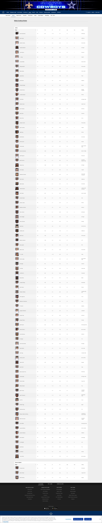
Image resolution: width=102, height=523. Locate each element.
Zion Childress (22, 108)
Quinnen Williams (22, 432)
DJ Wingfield (22, 442)
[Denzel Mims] (17, 278)
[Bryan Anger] (17, 38)
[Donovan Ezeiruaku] (17, 151)
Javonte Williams (22, 428)
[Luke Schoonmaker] (17, 343)
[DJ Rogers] (17, 339)
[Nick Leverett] (17, 245)
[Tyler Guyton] (17, 179)
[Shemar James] (17, 203)
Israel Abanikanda (22, 33)
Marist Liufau (22, 249)
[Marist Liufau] (17, 249)
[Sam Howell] (17, 193)
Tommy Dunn (22, 141)
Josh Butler (21, 99)
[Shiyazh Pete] (17, 315)
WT (59, 464)
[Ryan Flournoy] (17, 160)
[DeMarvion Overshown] (17, 301)
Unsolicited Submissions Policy (30, 495)
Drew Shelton (22, 348)
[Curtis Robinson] (17, 334)
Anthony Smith (22, 357)
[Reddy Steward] (17, 386)
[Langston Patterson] (17, 311)
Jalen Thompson (22, 395)
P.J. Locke (21, 254)
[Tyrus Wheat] (17, 423)
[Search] (86, 12)
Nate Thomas (22, 390)
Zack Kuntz (21, 226)
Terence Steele (22, 381)
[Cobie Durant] (17, 146)
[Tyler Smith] (17, 367)
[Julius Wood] (17, 456)
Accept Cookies (88, 519)
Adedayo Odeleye (22, 291)
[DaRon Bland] (17, 71)
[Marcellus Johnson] (17, 207)
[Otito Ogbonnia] (17, 296)
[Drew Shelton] (17, 348)
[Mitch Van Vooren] (17, 419)
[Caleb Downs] (17, 137)
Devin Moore (22, 287)
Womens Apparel (73, 491)
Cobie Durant (22, 146)
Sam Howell (22, 193)
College (82, 464)
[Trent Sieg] (17, 353)
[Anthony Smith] (17, 358)
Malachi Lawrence (22, 240)
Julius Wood (22, 456)
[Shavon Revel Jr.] (17, 329)
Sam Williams (22, 437)
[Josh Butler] (17, 99)
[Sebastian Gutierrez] (17, 174)
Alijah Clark (21, 113)
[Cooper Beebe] (17, 62)
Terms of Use (30, 491)
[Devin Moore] (17, 287)
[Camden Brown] (17, 90)
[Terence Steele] (17, 381)
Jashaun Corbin (22, 122)
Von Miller (21, 268)
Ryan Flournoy (22, 160)
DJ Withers (21, 451)
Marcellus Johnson (23, 207)
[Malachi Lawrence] (17, 240)
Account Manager (59, 489)
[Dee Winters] (17, 447)
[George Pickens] (17, 320)
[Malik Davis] (17, 132)
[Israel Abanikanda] (17, 33)
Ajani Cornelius (22, 127)
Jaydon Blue (22, 75)
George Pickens (22, 320)
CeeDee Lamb (22, 230)
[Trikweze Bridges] (17, 85)
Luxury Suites (59, 495)
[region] (51, 519)
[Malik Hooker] (17, 184)
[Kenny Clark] (17, 118)
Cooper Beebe (22, 61)
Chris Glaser (22, 169)
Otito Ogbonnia (22, 296)
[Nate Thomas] (17, 390)
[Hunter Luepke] (17, 259)
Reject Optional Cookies (78, 519)
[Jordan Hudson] (17, 198)
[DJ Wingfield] (17, 442)
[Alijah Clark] (17, 113)
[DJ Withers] (17, 451)
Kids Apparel (73, 493)
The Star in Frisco (45, 493)
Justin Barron (22, 52)
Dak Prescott (22, 324)
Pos (45, 464)
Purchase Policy (29, 493)
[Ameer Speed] (17, 376)
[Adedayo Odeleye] (17, 292)
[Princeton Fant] (17, 468)
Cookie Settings (68, 519)
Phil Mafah (21, 263)
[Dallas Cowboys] (51, 514)
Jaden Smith (22, 362)
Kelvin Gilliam (22, 472)
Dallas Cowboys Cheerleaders (45, 489)
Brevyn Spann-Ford (23, 371)
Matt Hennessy (22, 477)
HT (52, 464)
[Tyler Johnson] (17, 212)
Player (16, 464)
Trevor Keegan (22, 216)
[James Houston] (17, 188)
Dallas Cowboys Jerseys (73, 495)
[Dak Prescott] (17, 325)
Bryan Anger (22, 38)
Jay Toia (21, 399)
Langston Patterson (23, 310)
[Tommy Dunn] (17, 141)
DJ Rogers (21, 338)
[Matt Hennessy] (17, 477)
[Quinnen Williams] (17, 433)
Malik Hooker (22, 183)
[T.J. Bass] (17, 57)
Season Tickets (59, 491)
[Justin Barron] (17, 52)
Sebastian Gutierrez (23, 174)
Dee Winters (22, 446)
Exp (74, 464)
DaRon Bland (22, 71)
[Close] (100, 519)
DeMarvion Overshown (23, 301)
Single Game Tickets (59, 493)
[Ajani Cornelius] (17, 127)
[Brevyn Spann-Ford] (17, 372)
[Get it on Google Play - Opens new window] (55, 509)
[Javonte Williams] (17, 428)
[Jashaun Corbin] (17, 123)
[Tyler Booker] (17, 80)
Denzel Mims (22, 277)
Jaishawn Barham (22, 47)
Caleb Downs (22, 136)
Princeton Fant (22, 468)
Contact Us (45, 495)
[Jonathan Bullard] (17, 94)
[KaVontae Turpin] (17, 409)
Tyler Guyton (22, 179)
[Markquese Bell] (17, 66)
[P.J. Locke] (17, 254)
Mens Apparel (73, 489)
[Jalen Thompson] (17, 395)
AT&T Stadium (45, 491)
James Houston (22, 188)
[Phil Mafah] (17, 264)
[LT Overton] (17, 306)
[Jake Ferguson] (17, 156)
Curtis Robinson (22, 334)
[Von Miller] (17, 268)
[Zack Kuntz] (17, 226)
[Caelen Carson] (17, 104)
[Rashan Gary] (17, 165)
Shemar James (22, 202)
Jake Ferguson (22, 155)
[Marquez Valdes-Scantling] (17, 414)
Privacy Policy (30, 489)
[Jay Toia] (17, 400)
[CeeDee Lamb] (17, 231)
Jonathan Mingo (22, 282)
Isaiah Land (21, 235)
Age (67, 464)
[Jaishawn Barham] (17, 48)
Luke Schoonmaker (23, 343)
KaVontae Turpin (22, 409)
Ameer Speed (22, 376)
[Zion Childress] (17, 109)
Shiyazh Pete (22, 315)
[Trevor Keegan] (17, 217)
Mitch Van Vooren (22, 418)
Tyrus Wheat (22, 423)
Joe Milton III (22, 273)
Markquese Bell (22, 66)
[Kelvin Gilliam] (17, 473)
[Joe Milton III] (17, 273)
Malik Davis (21, 132)
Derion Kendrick (22, 221)
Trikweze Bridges (22, 85)
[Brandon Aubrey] (17, 43)
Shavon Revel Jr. (22, 329)
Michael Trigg (22, 404)
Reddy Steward (22, 385)
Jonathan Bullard (22, 94)
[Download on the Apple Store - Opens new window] (47, 509)
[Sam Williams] (17, 437)
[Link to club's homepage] (3, 12)
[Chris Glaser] (17, 170)
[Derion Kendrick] (17, 221)
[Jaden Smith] (17, 362)
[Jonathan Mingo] (17, 282)
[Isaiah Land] (17, 235)
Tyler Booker (22, 80)
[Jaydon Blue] (17, 76)
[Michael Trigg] (17, 405)
